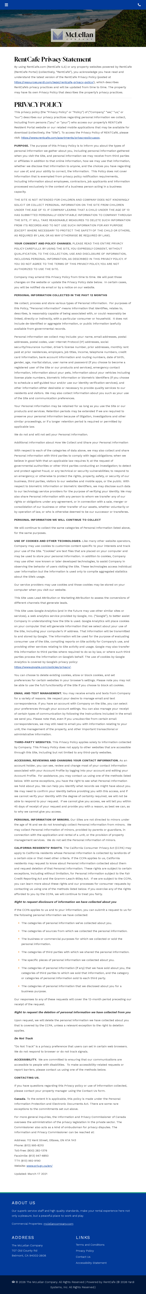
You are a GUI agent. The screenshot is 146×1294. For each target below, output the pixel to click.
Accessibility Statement (91, 1262)
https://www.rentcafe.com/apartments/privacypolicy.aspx (60, 137)
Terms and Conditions (90, 1244)
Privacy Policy (85, 1250)
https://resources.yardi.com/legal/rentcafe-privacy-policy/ (54, 82)
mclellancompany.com (58, 1223)
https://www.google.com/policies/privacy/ (42, 667)
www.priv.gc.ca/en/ (40, 1165)
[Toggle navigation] (6, 4)
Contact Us (83, 1256)
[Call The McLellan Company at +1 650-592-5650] (139, 4)
